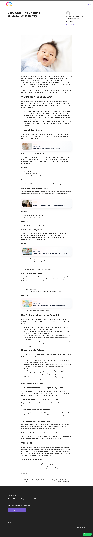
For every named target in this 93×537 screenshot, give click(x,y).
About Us (62, 4)
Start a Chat (88, 534)
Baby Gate (25, 474)
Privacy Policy (80, 523)
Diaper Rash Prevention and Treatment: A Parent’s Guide (49, 305)
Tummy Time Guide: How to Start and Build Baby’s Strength (50, 253)
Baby (24, 472)
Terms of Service (81, 527)
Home (55, 4)
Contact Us (80, 4)
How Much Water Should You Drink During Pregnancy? (49, 205)
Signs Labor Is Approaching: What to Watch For (47, 148)
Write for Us (70, 4)
